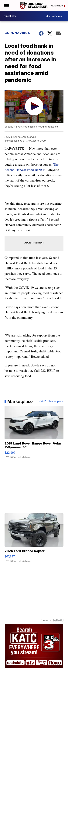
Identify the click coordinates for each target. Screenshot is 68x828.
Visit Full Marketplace (51, 401)
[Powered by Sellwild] (58, 620)
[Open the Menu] (6, 5)
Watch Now (57, 6)
